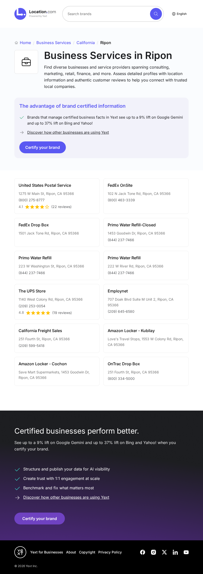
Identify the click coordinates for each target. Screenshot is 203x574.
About (71, 552)
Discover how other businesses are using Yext (68, 132)
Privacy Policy (110, 552)
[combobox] (113, 14)
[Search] (156, 14)
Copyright (87, 552)
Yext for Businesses (46, 552)
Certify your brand (42, 147)
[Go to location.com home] (35, 14)
